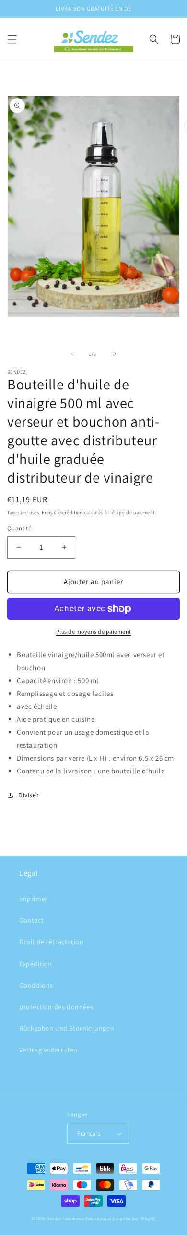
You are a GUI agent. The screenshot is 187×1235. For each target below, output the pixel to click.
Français (88, 1133)
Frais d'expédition (62, 512)
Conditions (36, 985)
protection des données (56, 1007)
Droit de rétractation (51, 941)
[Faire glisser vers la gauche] (72, 353)
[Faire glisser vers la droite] (114, 353)
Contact (31, 920)
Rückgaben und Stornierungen (66, 1028)
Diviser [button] (28, 795)
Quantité (19, 528)
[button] (12, 39)
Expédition (35, 963)
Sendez (54, 1218)
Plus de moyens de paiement (93, 631)
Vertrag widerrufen (48, 1050)
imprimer (33, 898)
